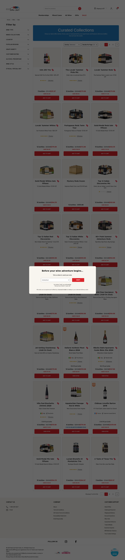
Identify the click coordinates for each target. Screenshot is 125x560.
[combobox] (55, 280)
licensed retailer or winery (65, 289)
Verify (78, 280)
